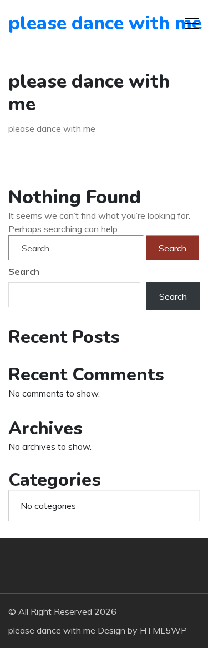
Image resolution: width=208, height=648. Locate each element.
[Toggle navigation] (192, 23)
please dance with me (71, 23)
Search (23, 271)
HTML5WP (163, 630)
